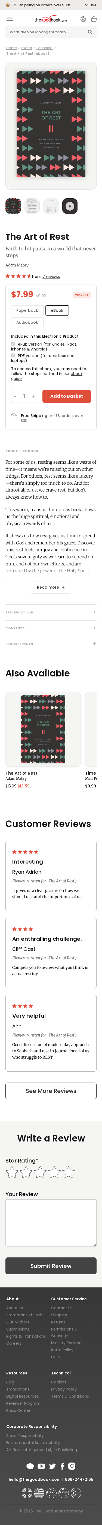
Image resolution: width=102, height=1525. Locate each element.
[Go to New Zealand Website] (64, 1490)
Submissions (18, 1329)
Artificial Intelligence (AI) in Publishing (41, 1449)
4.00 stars (23, 929)
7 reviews (51, 276)
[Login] (83, 19)
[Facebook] (62, 1465)
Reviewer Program (23, 1403)
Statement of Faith (24, 1315)
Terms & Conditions (70, 1396)
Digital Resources (22, 1396)
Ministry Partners (66, 1343)
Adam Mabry (17, 265)
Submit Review (51, 1266)
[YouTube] (41, 1465)
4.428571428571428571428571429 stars (17, 276)
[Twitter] (52, 1465)
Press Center (18, 1410)
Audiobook (27, 322)
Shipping (59, 1315)
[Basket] (94, 20)
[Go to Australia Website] (52, 1490)
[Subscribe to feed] (30, 1465)
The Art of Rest (21, 773)
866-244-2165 (79, 1479)
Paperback (27, 310)
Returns (58, 1322)
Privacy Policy (64, 1389)
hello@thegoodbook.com (35, 1479)
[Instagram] (71, 1465)
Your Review (21, 1194)
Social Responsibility (25, 1435)
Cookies (58, 1382)
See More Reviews (51, 1091)
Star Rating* (21, 1161)
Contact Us (62, 1308)
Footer (26, 48)
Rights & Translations (26, 1336)
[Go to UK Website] (27, 1490)
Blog (10, 1382)
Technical (44, 48)
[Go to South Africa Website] (76, 1490)
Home (11, 48)
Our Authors (17, 1322)
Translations (17, 1389)
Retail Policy (62, 1350)
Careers (13, 1343)
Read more (48, 587)
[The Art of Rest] (43, 729)
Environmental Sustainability (33, 1442)
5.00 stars (25, 852)
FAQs (56, 1357)
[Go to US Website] (39, 1490)
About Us (14, 1308)
